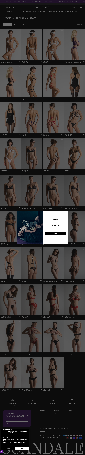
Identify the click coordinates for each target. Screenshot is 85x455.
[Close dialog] (67, 212)
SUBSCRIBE (55, 233)
